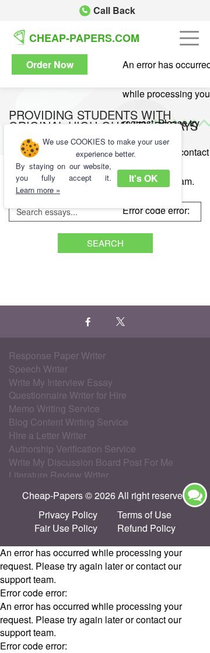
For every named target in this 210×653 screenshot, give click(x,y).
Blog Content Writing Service (68, 422)
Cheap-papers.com (84, 37)
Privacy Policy (67, 514)
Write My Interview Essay (61, 382)
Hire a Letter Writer (47, 435)
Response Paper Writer (57, 355)
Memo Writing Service (54, 408)
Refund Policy (146, 528)
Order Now (50, 64)
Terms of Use (144, 514)
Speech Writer (38, 368)
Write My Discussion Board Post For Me (91, 462)
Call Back (114, 10)
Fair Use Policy (65, 528)
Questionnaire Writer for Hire (68, 395)
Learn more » (38, 189)
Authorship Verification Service (72, 448)
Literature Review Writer (58, 475)
